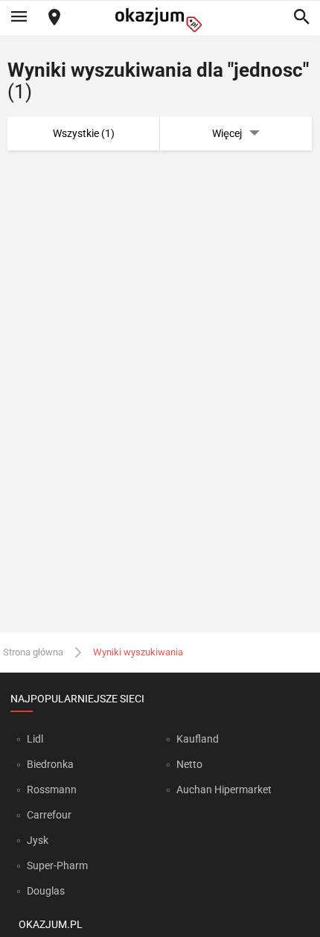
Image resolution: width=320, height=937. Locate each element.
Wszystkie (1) (84, 133)
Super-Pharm (57, 865)
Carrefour (49, 815)
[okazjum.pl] (160, 19)
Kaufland (197, 739)
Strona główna (33, 652)
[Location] (54, 18)
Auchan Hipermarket (224, 789)
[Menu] (18, 18)
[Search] (301, 18)
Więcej (227, 133)
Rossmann (52, 789)
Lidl (35, 739)
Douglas (46, 891)
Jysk (37, 840)
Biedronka (50, 764)
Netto (189, 764)
